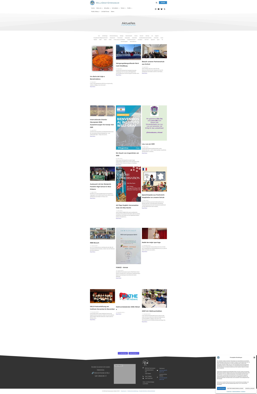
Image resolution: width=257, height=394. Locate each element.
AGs (99, 35)
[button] (254, 357)
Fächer (123, 8)
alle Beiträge (104, 35)
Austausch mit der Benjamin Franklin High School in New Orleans (100, 186)
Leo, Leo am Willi (148, 144)
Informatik (156, 37)
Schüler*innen (105, 11)
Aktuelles (106, 8)
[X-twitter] (164, 9)
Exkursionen (112, 37)
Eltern (112, 11)
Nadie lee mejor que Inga (151, 242)
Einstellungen (249, 388)
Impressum (243, 391)
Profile (129, 8)
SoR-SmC (147, 39)
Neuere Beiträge (133, 353)
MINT (100, 39)
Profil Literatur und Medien (119, 39)
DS (152, 35)
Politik (110, 39)
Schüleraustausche (131, 39)
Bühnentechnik (129, 35)
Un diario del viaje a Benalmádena (97, 78)
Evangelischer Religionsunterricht (101, 37)
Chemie (135, 35)
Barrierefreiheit (151, 391)
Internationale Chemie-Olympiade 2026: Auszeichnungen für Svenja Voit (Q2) (102, 123)
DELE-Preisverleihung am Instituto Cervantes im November (102, 308)
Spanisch (153, 39)
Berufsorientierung (114, 35)
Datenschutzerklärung (236, 391)
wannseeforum (133, 41)
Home (93, 8)
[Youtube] (158, 9)
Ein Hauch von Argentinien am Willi (127, 154)
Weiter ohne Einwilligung (235, 388)
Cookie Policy (229, 391)
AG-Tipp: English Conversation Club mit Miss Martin (127, 206)
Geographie (127, 37)
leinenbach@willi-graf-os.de (163, 378)
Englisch (157, 35)
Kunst (162, 37)
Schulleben (115, 8)
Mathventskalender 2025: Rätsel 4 (128, 308)
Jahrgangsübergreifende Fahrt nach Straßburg (127, 64)
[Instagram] (155, 9)
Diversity (147, 35)
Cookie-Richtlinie (143, 391)
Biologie (121, 35)
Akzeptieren (221, 388)
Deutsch (141, 35)
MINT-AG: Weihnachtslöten (152, 311)
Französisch (120, 37)
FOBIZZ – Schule (122, 267)
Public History (95, 11)
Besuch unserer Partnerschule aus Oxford (153, 63)
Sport (158, 39)
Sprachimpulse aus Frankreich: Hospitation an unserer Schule (153, 196)
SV (162, 39)
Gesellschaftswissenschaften (145, 37)
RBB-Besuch (94, 243)
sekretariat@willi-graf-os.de (163, 371)
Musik (105, 39)
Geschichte (134, 37)
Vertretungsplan (124, 41)
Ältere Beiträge (123, 353)
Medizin (95, 39)
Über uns (98, 8)
